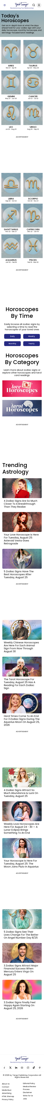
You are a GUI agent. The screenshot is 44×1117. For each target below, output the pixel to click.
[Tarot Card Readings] (22, 408)
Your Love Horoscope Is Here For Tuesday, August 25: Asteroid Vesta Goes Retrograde (21, 539)
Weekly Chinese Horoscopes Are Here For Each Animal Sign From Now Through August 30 (21, 647)
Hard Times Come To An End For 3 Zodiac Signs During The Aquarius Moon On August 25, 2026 (22, 720)
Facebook (4, 1067)
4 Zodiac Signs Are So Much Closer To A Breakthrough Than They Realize (20, 503)
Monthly (12, 343)
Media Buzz (6, 1090)
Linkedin (16, 1067)
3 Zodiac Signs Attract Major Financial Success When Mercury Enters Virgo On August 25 (21, 970)
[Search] (33, 5)
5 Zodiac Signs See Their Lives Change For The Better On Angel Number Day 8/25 (21, 934)
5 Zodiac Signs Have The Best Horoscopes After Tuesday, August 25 (19, 574)
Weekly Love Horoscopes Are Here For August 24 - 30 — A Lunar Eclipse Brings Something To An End (21, 828)
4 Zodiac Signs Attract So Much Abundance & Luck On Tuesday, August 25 (21, 793)
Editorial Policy (29, 1083)
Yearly (31, 343)
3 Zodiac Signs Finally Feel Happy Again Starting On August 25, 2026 (19, 1005)
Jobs (25, 1099)
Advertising (6, 1093)
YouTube (22, 1067)
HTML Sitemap (8, 1096)
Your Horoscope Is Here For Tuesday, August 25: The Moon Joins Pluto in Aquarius (21, 863)
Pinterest (39, 1067)
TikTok (33, 1067)
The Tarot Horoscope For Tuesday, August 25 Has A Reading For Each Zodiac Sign (19, 684)
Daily (12, 336)
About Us (6, 1084)
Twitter (10, 1067)
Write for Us (28, 1095)
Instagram (27, 1067)
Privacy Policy (7, 1099)
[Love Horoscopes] (22, 388)
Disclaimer (27, 1092)
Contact (5, 1087)
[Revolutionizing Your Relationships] (22, 4)
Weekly (31, 336)
